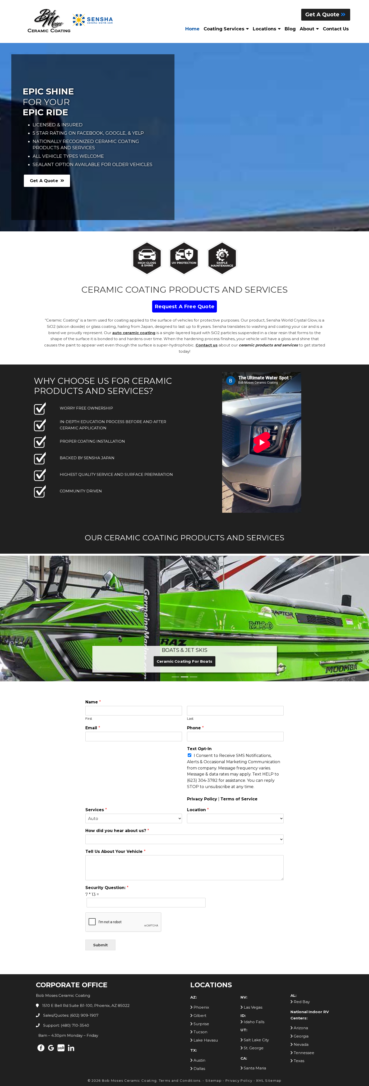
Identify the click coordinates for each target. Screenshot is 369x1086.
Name (93, 580)
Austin (199, 938)
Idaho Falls (253, 900)
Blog (290, 29)
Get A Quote (323, 14)
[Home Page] (71, 20)
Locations (264, 29)
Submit (100, 823)
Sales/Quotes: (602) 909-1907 (70, 893)
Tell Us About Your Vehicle (115, 729)
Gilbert (199, 893)
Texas (298, 939)
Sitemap (213, 959)
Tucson (200, 910)
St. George (253, 926)
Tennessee (303, 930)
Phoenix (201, 885)
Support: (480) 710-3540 (65, 903)
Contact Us (336, 29)
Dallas (199, 946)
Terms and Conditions (180, 959)
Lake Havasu (205, 918)
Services (96, 688)
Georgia (301, 914)
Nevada (301, 922)
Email (92, 606)
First (88, 597)
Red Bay (301, 879)
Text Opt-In (199, 627)
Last (190, 597)
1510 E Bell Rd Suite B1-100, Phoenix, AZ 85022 (85, 883)
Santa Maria (254, 946)
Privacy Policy (202, 677)
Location (198, 688)
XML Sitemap (268, 959)
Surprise (201, 902)
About (307, 29)
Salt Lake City (256, 918)
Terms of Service (239, 677)
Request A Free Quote (184, 306)
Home (192, 29)
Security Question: (107, 765)
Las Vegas (252, 885)
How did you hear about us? (117, 708)
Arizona (300, 906)
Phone (195, 606)
